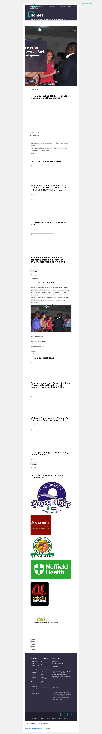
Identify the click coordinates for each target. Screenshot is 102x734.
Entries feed (35, 686)
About (42, 661)
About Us (39, 6)
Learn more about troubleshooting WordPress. (37, 728)
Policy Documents (82, 6)
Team (42, 665)
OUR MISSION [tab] (35, 135)
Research (43, 668)
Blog (42, 674)
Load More (34, 271)
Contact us (44, 686)
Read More (33, 194)
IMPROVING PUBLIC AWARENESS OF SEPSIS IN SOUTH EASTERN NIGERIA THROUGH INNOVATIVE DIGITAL (48, 187)
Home (32, 6)
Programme (44, 671)
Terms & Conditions (44, 678)
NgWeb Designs (63, 718)
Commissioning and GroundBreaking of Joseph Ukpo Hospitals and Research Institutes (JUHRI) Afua (50, 385)
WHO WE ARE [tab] (35, 132)
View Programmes (35, 275)
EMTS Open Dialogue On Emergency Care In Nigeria (49, 453)
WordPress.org (36, 693)
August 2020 (35, 665)
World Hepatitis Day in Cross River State (48, 223)
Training (34, 677)
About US (33, 153)
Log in (33, 684)
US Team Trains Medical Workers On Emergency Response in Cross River (50, 419)
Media (69, 6)
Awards (34, 672)
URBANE (62, 6)
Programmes (51, 6)
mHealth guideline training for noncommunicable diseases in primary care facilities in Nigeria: (48, 259)
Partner (33, 674)
